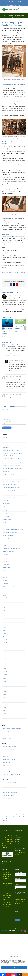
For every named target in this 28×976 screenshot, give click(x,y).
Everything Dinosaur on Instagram (10, 782)
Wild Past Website (7, 762)
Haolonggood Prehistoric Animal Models (11, 506)
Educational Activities (8, 474)
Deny (14, 971)
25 (16, 813)
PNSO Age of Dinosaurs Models (9, 554)
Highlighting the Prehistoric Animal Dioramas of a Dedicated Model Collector (7, 872)
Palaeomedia (5, 752)
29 (6, 815)
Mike (4, 270)
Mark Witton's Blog (7, 749)
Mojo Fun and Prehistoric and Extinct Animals (13, 525)
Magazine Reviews (7, 515)
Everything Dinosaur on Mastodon (10, 785)
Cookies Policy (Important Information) (11, 731)
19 (19, 811)
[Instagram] (2, 860)
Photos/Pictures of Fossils (7, 274)
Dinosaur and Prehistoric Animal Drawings (12, 458)
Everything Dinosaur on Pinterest (10, 788)
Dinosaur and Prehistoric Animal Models (12, 461)
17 (7, 838)
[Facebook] (2, 857)
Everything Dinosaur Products (9, 490)
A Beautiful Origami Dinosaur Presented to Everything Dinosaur (7, 901)
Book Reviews (6, 443)
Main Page (23, 272)
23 (9, 813)
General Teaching (6, 499)
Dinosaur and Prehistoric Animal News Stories (13, 464)
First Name (17, 874)
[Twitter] (4, 857)
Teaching (5, 576)
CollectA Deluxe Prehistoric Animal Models (12, 455)
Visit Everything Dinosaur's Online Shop (11, 770)
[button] (26, 956)
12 (19, 809)
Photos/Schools (6, 551)
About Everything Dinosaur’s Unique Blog (12, 724)
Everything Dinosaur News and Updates (11, 483)
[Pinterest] (6, 857)
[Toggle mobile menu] (25, 9)
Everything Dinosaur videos (9, 493)
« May (3, 816)
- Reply (20, 340)
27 (23, 813)
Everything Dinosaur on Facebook (10, 779)
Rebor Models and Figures (8, 570)
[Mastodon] (10, 857)
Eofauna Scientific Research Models (11, 477)
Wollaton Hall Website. (19, 117)
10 (7, 836)
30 (9, 815)
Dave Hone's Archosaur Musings (10, 742)
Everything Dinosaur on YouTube (10, 795)
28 (2, 815)
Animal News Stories (7, 437)
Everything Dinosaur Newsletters (10, 487)
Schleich (5, 573)
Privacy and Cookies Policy (8, 728)
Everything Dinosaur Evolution (9, 480)
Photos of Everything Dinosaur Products (11, 544)
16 (9, 811)
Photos (4, 541)
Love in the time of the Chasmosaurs (11, 746)
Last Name (17, 880)
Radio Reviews (6, 567)
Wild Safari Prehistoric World (9, 583)
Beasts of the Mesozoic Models (10, 440)
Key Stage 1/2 (6, 509)
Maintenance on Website (8, 522)
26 (19, 813)
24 (13, 813)
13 (23, 809)
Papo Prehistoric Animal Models (10, 538)
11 (8, 836)
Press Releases (6, 560)
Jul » (6, 816)
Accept (14, 967)
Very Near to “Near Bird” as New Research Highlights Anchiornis (20, 328)
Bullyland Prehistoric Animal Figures (11, 446)
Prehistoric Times (6, 557)
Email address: (18, 868)
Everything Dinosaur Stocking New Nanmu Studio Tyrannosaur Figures (7, 882)
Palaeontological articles (8, 535)
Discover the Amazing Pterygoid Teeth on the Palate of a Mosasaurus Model (7, 892)
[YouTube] (8, 857)
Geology (4, 503)
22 (6, 813)
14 (2, 811)
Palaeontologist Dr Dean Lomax (10, 755)
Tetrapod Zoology (6, 758)
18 (16, 811)
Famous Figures (6, 496)
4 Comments (15, 274)
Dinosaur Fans (18, 272)
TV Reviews (5, 579)
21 (2, 813)
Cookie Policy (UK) (7, 734)
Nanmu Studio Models (8, 531)
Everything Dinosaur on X (8, 791)
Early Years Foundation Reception (10, 471)
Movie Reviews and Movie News (10, 528)
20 (23, 811)
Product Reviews (6, 563)
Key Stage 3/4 (6, 512)
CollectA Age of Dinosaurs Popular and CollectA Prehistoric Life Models (13, 450)
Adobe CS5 (5, 434)
